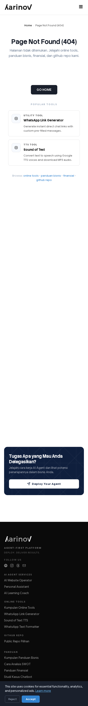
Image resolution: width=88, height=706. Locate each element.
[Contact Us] (24, 565)
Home (28, 25)
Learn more (43, 691)
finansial (68, 175)
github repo (44, 180)
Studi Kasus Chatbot (18, 677)
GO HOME (44, 90)
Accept (31, 699)
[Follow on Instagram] (12, 565)
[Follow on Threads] (18, 565)
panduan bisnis (51, 175)
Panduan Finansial (16, 670)
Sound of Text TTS (16, 620)
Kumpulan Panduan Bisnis (21, 658)
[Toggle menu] (81, 7)
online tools (31, 175)
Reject (12, 699)
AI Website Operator (18, 580)
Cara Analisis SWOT (17, 664)
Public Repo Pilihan (16, 641)
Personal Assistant (16, 587)
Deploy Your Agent (46, 484)
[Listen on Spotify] (5, 565)
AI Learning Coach (16, 593)
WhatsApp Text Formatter (21, 627)
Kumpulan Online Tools (19, 607)
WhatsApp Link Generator (21, 614)
